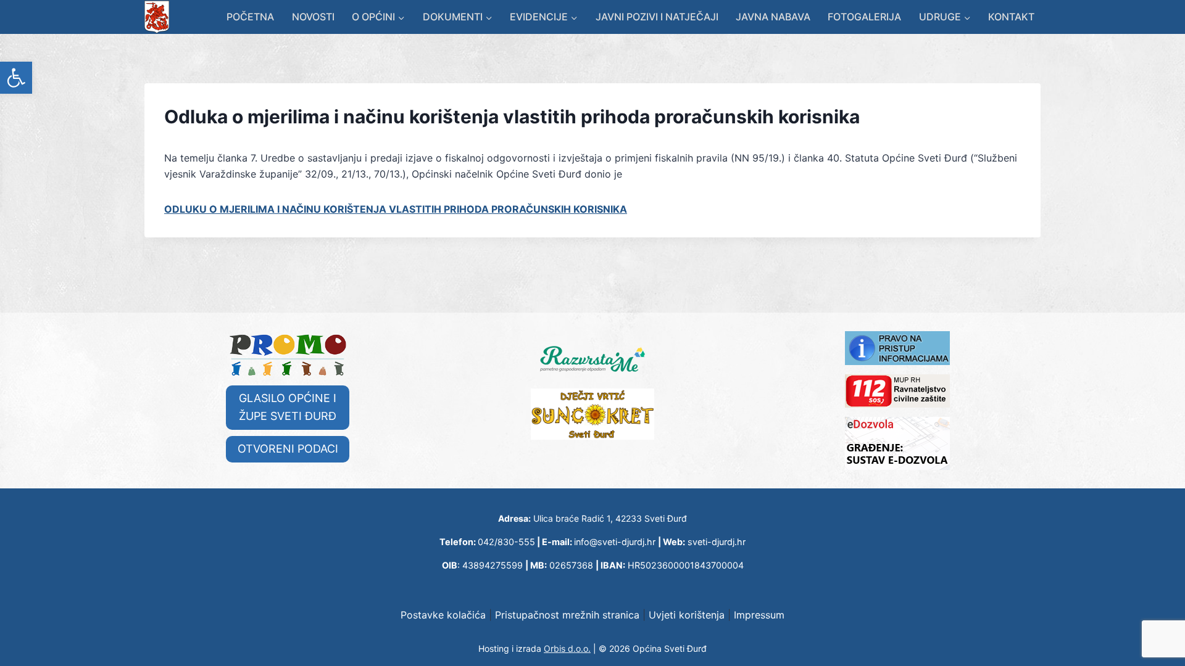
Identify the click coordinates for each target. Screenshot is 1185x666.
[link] (16, 78)
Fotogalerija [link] (864, 16)
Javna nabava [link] (773, 16)
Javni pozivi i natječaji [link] (657, 16)
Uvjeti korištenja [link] (687, 615)
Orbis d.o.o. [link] (567, 648)
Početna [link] (250, 16)
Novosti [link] (313, 16)
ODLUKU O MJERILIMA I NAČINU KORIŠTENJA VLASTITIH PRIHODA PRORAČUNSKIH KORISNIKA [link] (395, 209)
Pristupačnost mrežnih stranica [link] (567, 615)
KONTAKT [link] (1011, 16)
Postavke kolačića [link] (443, 615)
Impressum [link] (759, 615)
